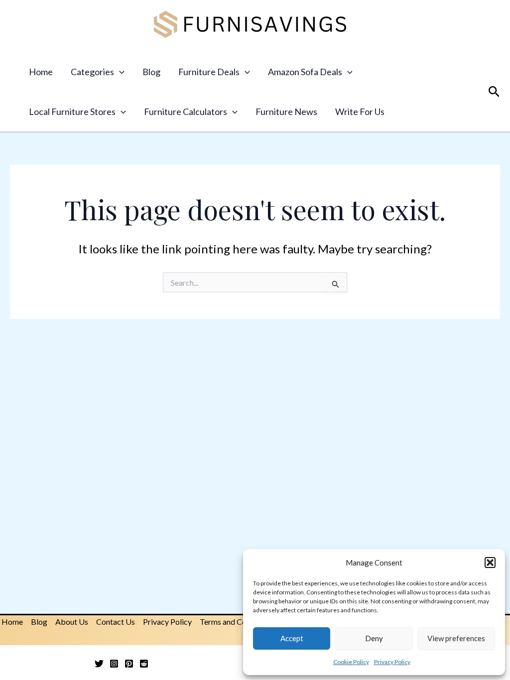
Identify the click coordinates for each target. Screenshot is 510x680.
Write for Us (359, 111)
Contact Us (115, 621)
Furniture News (286, 111)
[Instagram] (114, 663)
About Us (71, 621)
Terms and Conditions (237, 621)
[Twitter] (99, 663)
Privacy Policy (392, 662)
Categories (92, 71)
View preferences (456, 638)
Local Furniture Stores (72, 111)
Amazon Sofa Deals (305, 71)
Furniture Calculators (185, 111)
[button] (490, 562)
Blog (151, 71)
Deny (374, 638)
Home (41, 71)
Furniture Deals (209, 71)
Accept (291, 638)
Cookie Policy (351, 662)
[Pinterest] (129, 663)
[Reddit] (143, 663)
